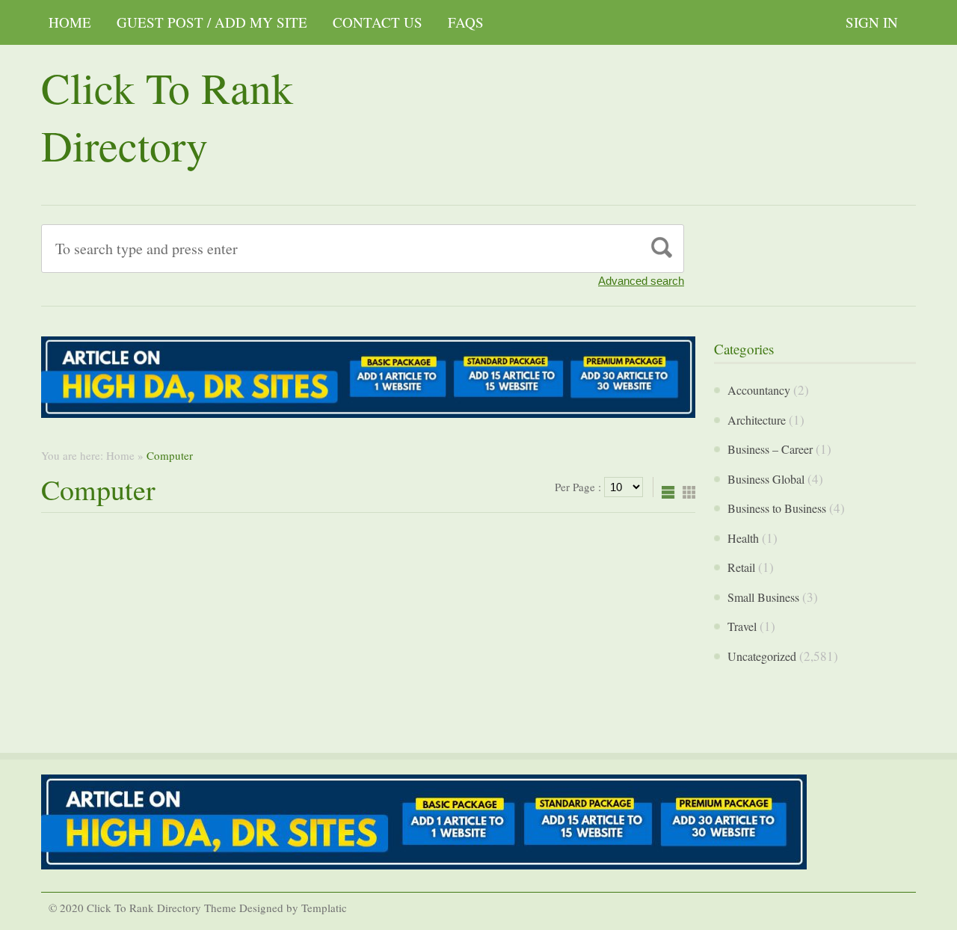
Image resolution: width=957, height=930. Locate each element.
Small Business (763, 597)
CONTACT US (377, 22)
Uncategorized (761, 656)
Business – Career (770, 449)
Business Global (765, 479)
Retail (741, 567)
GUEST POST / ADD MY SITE (212, 22)
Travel (742, 626)
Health (743, 538)
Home (70, 22)
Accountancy (758, 390)
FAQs (466, 22)
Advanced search (641, 280)
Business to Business (776, 508)
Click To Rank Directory (167, 115)
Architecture (756, 420)
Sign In (872, 22)
